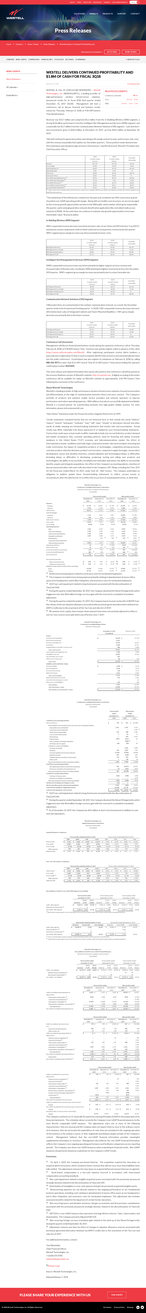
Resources (97, 2)
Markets (93, 14)
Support (121, 14)
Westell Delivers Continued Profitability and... (77, 44)
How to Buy (131, 52)
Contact (135, 14)
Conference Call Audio (113, 96)
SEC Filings (69, 59)
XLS (131, 103)
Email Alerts (11, 95)
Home (8, 44)
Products (108, 14)
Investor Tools (133, 59)
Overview (10, 59)
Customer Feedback (119, 2)
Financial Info (47, 59)
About (72, 2)
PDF (136, 99)
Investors (87, 2)
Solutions (79, 14)
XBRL (107, 103)
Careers (107, 2)
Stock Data (59, 59)
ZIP (137, 103)
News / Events (33, 44)
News (79, 2)
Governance (80, 59)
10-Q (107, 99)
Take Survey (117, 1295)
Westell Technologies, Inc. (17, 1307)
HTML (130, 99)
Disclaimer (107, 1307)
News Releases (49, 44)
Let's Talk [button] (112, 52)
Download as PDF (134, 84)
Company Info (34, 59)
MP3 (136, 95)
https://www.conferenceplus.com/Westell (65, 352)
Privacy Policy (119, 1307)
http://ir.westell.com (102, 375)
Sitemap (130, 1307)
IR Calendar (11, 87)
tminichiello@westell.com (57, 1259)
